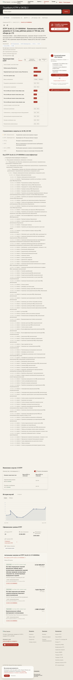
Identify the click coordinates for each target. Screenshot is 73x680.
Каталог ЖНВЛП (58, 652)
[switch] (35, 471)
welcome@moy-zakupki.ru (10, 641)
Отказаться (13, 675)
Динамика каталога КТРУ (60, 662)
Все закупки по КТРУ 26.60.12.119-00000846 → (15, 557)
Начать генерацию (60, 29)
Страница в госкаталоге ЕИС (9, 542)
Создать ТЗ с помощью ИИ (61, 639)
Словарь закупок (32, 642)
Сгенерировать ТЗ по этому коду (60, 90)
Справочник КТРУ (30, 2)
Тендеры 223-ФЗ (59, 657)
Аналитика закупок (59, 660)
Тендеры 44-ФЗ (58, 654)
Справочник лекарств (60, 649)
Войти (60, 2)
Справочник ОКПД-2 (20, 2)
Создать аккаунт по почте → (59, 80)
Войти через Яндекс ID (61, 75)
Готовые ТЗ (57, 642)
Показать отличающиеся (42, 471)
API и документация (59, 665)
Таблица (11, 498)
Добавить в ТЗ (44, 60)
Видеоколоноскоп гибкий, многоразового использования (15, 612)
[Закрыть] (68, 55)
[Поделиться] (7, 25)
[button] (24, 30)
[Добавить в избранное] (4, 25)
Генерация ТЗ (46, 2)
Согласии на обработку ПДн (20, 672)
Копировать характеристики (32, 60)
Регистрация (66, 2)
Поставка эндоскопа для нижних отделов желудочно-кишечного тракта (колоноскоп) (15, 593)
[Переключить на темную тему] (56, 2)
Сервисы (39, 1)
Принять (7, 675)
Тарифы (53, 1)
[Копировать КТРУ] (46, 31)
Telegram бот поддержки (11, 644)
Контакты (44, 634)
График (5, 498)
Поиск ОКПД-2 (58, 637)
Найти (66, 11)
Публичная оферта (46, 637)
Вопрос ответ (32, 637)
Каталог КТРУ (58, 634)
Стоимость (31, 634)
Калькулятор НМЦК (59, 644)
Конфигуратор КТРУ (59, 647)
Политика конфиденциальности (47, 640)
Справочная (31, 639)
